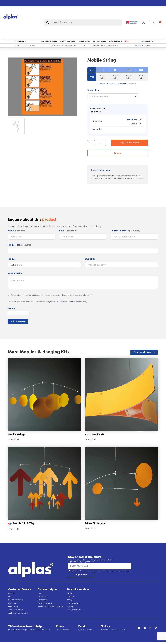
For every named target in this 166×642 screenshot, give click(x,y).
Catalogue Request (45, 603)
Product (12, 259)
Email (68, 230)
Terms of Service (75, 301)
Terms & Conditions (15, 609)
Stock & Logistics (73, 603)
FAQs (10, 596)
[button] (20, 41)
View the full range (142, 352)
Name (16, 230)
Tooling (69, 600)
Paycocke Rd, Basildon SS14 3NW (113, 629)
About (40, 593)
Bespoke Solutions (74, 609)
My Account (12, 603)
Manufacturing (72, 606)
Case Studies (43, 596)
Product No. (20, 245)
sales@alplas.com (85, 629)
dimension (93, 90)
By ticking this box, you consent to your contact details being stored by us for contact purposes (51, 295)
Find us (105, 626)
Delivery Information (15, 600)
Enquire (117, 153)
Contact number (125, 230)
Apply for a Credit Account (18, 613)
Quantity (90, 259)
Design (69, 593)
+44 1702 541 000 (62, 629)
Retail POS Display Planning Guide (50, 606)
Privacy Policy (58, 301)
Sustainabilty (42, 600)
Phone (60, 626)
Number (12, 308)
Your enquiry (15, 273)
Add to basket (132, 142)
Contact (11, 593)
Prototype (70, 596)
